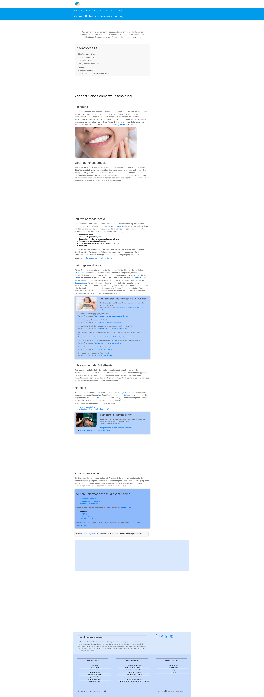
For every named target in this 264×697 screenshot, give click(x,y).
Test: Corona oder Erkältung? (104, 349)
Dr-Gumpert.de (79, 11)
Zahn (120, 373)
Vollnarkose (101, 398)
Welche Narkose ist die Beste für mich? (95, 430)
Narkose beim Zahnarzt (88, 407)
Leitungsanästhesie (85, 60)
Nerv (77, 278)
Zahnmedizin (126, 508)
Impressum (180, 691)
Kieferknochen (117, 226)
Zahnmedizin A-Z (82, 525)
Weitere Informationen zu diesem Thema (94, 73)
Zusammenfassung (85, 70)
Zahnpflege (84, 514)
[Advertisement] (112, 84)
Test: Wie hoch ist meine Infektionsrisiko (108, 343)
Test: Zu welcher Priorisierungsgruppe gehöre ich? (111, 316)
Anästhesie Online (92, 11)
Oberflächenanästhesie (87, 54)
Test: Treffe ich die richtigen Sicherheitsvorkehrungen (112, 337)
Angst (122, 392)
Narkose (81, 67)
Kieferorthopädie (86, 519)
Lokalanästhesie (81, 273)
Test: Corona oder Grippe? (103, 355)
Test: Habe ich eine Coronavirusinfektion (107, 322)
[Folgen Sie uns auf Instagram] (171, 636)
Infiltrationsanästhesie (86, 57)
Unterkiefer (138, 278)
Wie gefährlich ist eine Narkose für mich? (116, 428)
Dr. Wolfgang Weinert (89, 534)
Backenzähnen (81, 283)
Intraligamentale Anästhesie (89, 64)
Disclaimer (170, 691)
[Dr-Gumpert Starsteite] (77, 4)
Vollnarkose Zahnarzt (88, 499)
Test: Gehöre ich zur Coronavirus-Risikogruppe (110, 328)
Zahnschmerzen (86, 516)
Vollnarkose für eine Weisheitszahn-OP (94, 409)
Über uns (161, 691)
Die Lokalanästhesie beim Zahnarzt (100, 258)
